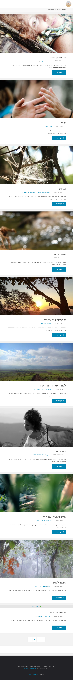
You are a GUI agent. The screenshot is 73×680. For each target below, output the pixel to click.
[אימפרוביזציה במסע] (36, 305)
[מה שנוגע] (36, 437)
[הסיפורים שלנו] (36, 606)
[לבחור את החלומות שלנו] (36, 371)
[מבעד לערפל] (36, 568)
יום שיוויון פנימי (58, 57)
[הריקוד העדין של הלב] (36, 502)
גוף (50, 61)
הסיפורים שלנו (58, 612)
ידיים (63, 123)
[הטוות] (36, 174)
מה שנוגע (60, 451)
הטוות (62, 188)
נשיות (33, 61)
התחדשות (33, 192)
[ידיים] (36, 108)
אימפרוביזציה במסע (55, 320)
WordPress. (33, 674)
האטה (46, 61)
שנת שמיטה (59, 254)
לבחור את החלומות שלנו (52, 385)
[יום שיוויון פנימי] (36, 43)
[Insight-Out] (68, 4)
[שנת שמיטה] (36, 240)
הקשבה (42, 61)
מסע (37, 61)
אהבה (50, 126)
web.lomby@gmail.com (30, 668)
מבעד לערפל (59, 582)
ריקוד (41, 323)
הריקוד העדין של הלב (54, 517)
